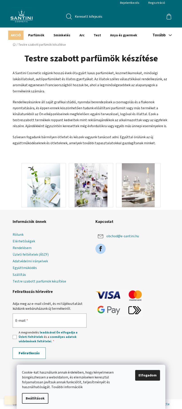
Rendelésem (22, 247)
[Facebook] (100, 249)
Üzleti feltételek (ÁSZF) (31, 254)
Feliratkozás (29, 353)
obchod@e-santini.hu (122, 236)
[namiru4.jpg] (138, 185)
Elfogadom (147, 375)
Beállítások (35, 398)
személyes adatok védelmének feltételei (48, 339)
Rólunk (18, 234)
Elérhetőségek (24, 241)
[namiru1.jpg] (43, 185)
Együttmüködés (25, 267)
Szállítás (19, 274)
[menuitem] (16, 35)
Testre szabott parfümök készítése (39, 281)
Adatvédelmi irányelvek (30, 261)
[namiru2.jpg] (91, 185)
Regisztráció (156, 3)
